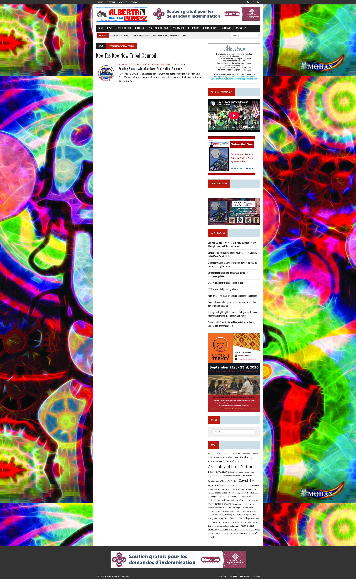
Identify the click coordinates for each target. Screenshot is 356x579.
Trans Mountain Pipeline (229, 526)
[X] (248, 2)
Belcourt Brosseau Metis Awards (241, 472)
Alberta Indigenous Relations (246, 454)
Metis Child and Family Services (246, 500)
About (100, 2)
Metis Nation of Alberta (221, 503)
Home (100, 28)
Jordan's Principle (228, 500)
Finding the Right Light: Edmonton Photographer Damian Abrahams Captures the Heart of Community (232, 313)
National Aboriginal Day (216, 507)
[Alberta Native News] (122, 14)
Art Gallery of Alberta (230, 461)
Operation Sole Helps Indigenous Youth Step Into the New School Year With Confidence (232, 254)
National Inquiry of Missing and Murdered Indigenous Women (235, 515)
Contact (134, 2)
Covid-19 (246, 480)
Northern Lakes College (238, 518)
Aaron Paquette (213, 454)
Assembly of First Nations (231, 466)
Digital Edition (210, 28)
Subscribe (111, 2)
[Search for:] (234, 432)
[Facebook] (253, 2)
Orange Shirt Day (237, 522)
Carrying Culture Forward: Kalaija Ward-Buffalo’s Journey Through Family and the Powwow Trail (232, 244)
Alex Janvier (233, 457)
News (109, 28)
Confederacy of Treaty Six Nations (223, 481)
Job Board (226, 28)
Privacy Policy (245, 576)
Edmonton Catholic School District (238, 486)
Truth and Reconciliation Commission (241, 530)
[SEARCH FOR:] (245, 35)
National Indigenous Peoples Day (240, 507)
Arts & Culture (123, 28)
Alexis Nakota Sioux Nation (217, 457)
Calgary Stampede (215, 476)
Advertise (123, 2)
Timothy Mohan (213, 526)
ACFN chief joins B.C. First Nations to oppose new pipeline (232, 295)
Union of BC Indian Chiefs (234, 533)
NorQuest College (216, 518)
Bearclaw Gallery (218, 471)
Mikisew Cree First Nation (244, 504)
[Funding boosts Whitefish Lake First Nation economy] (106, 81)
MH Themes (126, 576)
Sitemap (257, 576)
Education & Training (158, 28)
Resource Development (159, 64)
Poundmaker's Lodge (251, 522)
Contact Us (241, 28)
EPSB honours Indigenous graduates (223, 289)
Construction (134, 64)
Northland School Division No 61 (219, 522)
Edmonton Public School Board (233, 489)
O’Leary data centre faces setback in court (226, 282)
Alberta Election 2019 (226, 454)
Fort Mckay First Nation (241, 493)
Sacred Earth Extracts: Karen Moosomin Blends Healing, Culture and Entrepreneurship (231, 324)
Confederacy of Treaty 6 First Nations (237, 476)
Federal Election (221, 492)
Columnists (178, 28)
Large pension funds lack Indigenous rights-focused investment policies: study (230, 274)
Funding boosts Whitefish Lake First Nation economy (150, 68)
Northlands (255, 518)
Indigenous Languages (220, 496)
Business (139, 28)
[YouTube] (258, 2)
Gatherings (193, 28)
